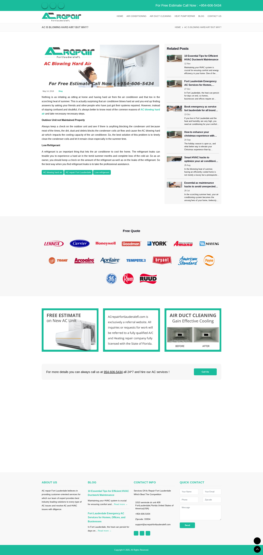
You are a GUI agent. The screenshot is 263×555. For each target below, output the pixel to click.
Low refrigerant (102, 172)
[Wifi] (45, 5)
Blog (201, 16)
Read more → (121, 504)
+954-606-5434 (210, 5)
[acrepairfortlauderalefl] (61, 17)
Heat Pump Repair (185, 16)
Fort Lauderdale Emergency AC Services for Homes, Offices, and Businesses (106, 517)
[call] (257, 540)
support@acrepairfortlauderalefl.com (153, 524)
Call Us (205, 372)
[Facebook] (53, 5)
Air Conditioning (136, 16)
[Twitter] (61, 5)
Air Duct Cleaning (160, 16)
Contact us (214, 16)
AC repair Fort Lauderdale (78, 172)
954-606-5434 (113, 372)
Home (120, 16)
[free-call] (70, 330)
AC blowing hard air (52, 172)
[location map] (131, 426)
